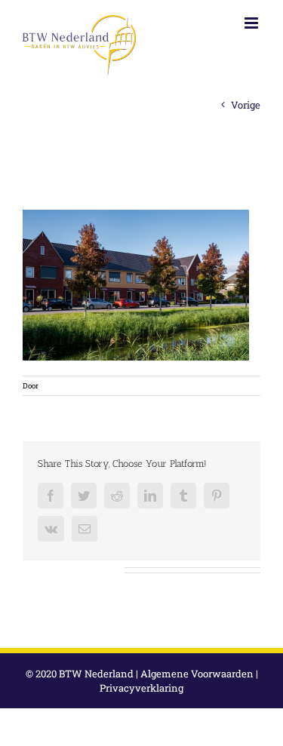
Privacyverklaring (141, 688)
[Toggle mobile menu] (252, 23)
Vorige (245, 105)
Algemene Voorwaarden (197, 673)
